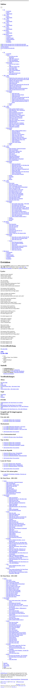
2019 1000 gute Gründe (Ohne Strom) (17, 633)
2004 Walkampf (12, 520)
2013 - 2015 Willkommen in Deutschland (18, 187)
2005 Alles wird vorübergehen (16, 525)
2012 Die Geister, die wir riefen (19, 206)
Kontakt (2, 679)
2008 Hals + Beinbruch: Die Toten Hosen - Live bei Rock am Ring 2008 (18, 557)
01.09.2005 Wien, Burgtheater (17, 371)
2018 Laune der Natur (14, 631)
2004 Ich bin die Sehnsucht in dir (16, 523)
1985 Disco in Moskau (14, 82)
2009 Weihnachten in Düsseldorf (16, 158)
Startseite (5, 663)
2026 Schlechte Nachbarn (17, 247)
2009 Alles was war (13, 531)
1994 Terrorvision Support (15, 114)
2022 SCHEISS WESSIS (17, 243)
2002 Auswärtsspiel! (13, 149)
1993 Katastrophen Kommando (16, 112)
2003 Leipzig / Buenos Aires (15, 151)
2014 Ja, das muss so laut (14, 188)
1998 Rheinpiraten (13, 121)
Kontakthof (8, 42)
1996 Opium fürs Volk (17, 135)
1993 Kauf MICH (16, 131)
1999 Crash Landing (16, 142)
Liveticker (8, 40)
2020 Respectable (13, 639)
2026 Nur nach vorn (16, 248)
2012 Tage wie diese (13, 184)
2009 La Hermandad (16, 172)
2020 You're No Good (14, 641)
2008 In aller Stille (16, 170)
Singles (10, 103)
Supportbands (9, 35)
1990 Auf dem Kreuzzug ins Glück (17, 89)
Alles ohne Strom (13, 659)
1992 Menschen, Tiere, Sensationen (17, 110)
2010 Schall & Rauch (14, 160)
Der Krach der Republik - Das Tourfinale (18, 655)
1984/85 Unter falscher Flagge (16, 80)
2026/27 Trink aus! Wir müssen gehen (17, 233)
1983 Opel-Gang (15, 93)
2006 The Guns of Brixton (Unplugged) (18, 528)
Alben (10, 92)
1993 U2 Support (13, 111)
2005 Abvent (12, 153)
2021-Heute (6, 30)
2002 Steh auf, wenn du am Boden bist (17, 516)
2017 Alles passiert (13, 630)
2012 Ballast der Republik (17, 205)
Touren (7, 12)
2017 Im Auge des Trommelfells (16, 194)
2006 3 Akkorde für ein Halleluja (16, 555)
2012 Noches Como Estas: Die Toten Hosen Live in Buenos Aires (17, 646)
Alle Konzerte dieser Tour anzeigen (11, 431)
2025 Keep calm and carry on (15, 230)
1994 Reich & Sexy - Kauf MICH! (17, 115)
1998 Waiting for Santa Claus (18, 139)
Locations (8, 36)
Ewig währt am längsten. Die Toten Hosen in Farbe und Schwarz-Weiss (18, 570)
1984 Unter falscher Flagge (18, 94)
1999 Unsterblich (15, 140)
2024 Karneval (12, 229)
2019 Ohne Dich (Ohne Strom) (16, 635)
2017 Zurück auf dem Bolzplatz (16, 193)
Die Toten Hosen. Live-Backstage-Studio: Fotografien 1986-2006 (18, 572)
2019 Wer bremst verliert (14, 197)
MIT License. (21, 685)
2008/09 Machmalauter (14, 157)
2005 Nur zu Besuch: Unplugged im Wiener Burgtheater (17, 503)
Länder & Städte (10, 38)
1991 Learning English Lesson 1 (16, 108)
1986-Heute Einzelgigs (14, 61)
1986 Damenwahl (13, 83)
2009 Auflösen (12, 533)
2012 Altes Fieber (13, 623)
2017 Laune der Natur (17, 210)
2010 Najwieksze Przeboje (18, 174)
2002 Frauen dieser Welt (14, 514)
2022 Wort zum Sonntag (17, 242)
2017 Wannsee (12, 628)
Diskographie (9, 13)
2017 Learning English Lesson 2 (19, 211)
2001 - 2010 (6, 22)
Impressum (7, 679)
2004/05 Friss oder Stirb (14, 152)
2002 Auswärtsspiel (16, 164)
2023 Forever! (12, 228)
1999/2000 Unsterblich (14, 126)
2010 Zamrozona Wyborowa (15, 537)
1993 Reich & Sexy (16, 133)
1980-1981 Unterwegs (14, 58)
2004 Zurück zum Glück (17, 167)
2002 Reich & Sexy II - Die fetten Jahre (18, 498)
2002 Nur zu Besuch (13, 515)
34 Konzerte (17, 369)
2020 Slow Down (13, 640)
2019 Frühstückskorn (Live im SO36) (17, 632)
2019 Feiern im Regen (14, 636)
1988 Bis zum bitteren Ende (15, 85)
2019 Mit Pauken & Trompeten (16, 198)
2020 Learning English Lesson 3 (19, 216)
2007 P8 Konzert (13, 155)
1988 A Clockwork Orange (15, 87)
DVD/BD (11, 176)
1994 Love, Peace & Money (18, 134)
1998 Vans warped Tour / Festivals (16, 120)
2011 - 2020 (6, 26)
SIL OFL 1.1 (14, 686)
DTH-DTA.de (4, 673)
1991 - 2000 (6, 18)
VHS (10, 105)
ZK (4, 9)
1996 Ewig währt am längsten (15, 117)
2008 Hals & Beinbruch (14, 156)
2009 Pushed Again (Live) (15, 532)
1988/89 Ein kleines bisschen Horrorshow (18, 88)
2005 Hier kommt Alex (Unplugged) (17, 524)
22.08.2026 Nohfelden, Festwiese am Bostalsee (13, 373)
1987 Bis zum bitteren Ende (18, 98)
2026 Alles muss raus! (17, 239)
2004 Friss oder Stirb (16, 166)
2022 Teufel (14, 244)
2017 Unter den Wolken (14, 627)
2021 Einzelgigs (12, 224)
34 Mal (20, 268)
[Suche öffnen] (14, 50)
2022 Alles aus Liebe (13, 225)
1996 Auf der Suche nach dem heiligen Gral (14, 73)
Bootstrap (18, 684)
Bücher (10, 179)
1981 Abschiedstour (13, 60)
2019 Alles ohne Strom (14, 199)
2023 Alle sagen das (13, 226)
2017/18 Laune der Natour (15, 196)
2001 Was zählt (12, 513)
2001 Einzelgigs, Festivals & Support (17, 148)
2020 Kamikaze (12, 637)
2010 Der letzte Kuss (13, 536)
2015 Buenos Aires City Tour (15, 190)
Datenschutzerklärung (15, 679)
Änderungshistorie (10, 39)
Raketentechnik (24, 679)
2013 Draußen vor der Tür (15, 624)
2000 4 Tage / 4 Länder (14, 125)
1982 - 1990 (6, 15)
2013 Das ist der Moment (14, 626)
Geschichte (8, 11)
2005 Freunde (12, 527)
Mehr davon (6, 34)
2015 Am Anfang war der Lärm (16, 189)
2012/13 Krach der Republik (15, 185)
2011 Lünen (11, 183)
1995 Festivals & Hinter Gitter (15, 116)
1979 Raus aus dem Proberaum (13, 57)
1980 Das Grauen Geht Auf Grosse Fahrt (14, 67)
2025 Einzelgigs (12, 231)
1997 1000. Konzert (13, 119)
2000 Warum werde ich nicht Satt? (16, 124)
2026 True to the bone (17, 249)
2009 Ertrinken (12, 534)
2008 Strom (11, 529)
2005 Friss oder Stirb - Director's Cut (17, 548)
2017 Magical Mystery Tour (15, 192)
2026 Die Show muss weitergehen (19, 246)
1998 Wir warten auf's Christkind (16, 123)
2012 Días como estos (14, 642)
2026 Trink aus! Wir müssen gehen (19, 238)
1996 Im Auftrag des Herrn (18, 137)
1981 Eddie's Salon (13, 69)
